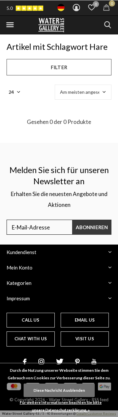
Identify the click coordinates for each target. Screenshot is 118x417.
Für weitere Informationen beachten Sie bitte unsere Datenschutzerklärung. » (61, 406)
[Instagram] (41, 361)
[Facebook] (25, 361)
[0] (106, 7)
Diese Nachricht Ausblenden (59, 390)
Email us (85, 320)
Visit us (84, 338)
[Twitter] (59, 361)
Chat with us (30, 338)
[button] (10, 24)
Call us (30, 320)
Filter (59, 67)
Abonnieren (92, 227)
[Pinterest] (77, 361)
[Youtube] (93, 361)
